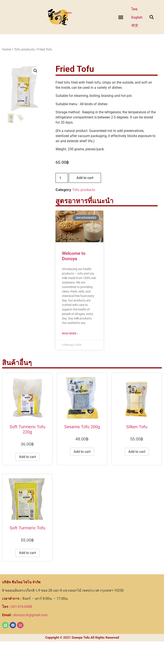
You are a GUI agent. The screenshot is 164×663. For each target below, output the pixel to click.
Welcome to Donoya (73, 256)
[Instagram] (20, 625)
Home (6, 49)
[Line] (5, 625)
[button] (121, 17)
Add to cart (84, 178)
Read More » (70, 333)
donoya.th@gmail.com (25, 615)
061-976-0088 (17, 607)
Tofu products (24, 49)
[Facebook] (13, 625)
